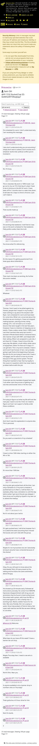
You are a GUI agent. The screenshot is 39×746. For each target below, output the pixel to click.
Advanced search (10, 110)
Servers (10, 24)
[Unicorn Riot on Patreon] (27, 20)
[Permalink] (21, 121)
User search (23, 110)
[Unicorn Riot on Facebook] (17, 20)
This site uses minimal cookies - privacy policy (21, 743)
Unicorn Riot (10, 3)
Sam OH (8, 121)
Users (18, 24)
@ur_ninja (10, 20)
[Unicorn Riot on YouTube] (24, 20)
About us (10, 17)
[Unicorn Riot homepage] (3, 4)
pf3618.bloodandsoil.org (14, 123)
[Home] (3, 24)
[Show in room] (19, 121)
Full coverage (12, 15)
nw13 (26, 618)
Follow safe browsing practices (17, 62)
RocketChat (7, 87)
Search (24, 24)
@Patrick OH (7, 623)
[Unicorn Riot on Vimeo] (20, 20)
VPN (16, 69)
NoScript (25, 65)
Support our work (27, 15)
